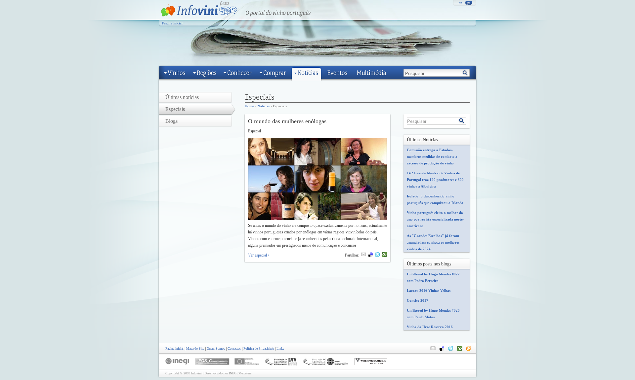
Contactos (234, 348)
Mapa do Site (195, 348)
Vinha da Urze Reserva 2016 (430, 327)
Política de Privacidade (258, 348)
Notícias (263, 106)
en (460, 3)
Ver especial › (258, 255)
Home (249, 106)
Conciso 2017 (417, 300)
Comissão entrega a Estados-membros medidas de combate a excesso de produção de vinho (432, 156)
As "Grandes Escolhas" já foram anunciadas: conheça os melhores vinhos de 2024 (433, 242)
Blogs (171, 121)
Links (280, 348)
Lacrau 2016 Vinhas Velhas (428, 291)
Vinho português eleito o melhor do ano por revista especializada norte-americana (435, 219)
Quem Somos (216, 348)
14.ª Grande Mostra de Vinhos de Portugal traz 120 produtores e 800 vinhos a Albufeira (435, 179)
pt (468, 3)
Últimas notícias (182, 97)
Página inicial (172, 23)
